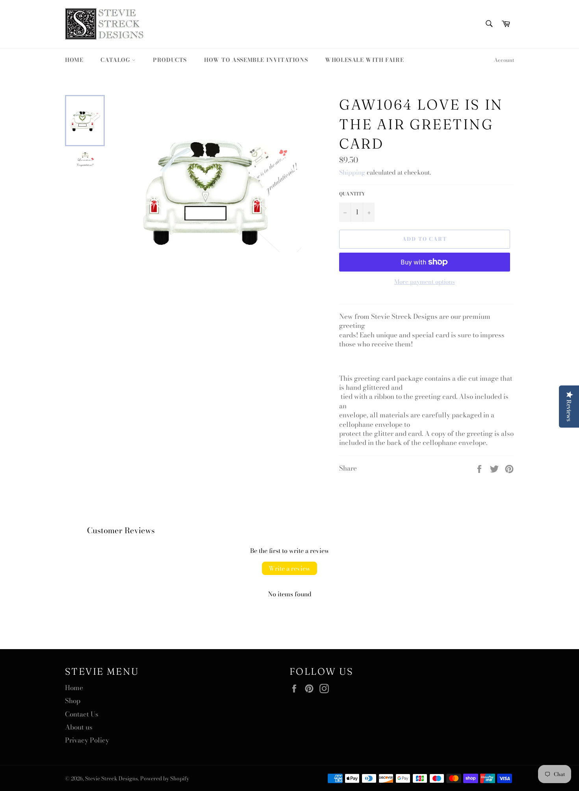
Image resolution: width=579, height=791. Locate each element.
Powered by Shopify (164, 778)
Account (504, 60)
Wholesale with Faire (364, 60)
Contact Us (81, 714)
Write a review (289, 568)
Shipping (352, 172)
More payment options (424, 282)
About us (79, 727)
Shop (72, 701)
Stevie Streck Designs (111, 778)
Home (74, 60)
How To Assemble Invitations (256, 60)
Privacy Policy (87, 740)
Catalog (116, 60)
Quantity (352, 194)
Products (170, 60)
